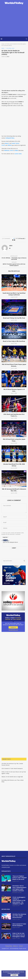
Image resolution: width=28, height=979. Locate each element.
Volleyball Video (10, 138)
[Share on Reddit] (23, 238)
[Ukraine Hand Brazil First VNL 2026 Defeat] (14, 453)
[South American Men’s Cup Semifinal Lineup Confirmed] (14, 282)
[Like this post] (15, 238)
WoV (8, 56)
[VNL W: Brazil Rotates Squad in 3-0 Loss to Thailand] (14, 379)
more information (16, 973)
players (7, 143)
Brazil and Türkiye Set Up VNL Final (14, 318)
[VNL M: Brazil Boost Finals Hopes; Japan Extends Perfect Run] (14, 354)
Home (3, 44)
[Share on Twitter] (18, 238)
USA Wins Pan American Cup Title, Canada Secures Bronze (19, 915)
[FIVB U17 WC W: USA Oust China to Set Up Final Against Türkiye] (6, 935)
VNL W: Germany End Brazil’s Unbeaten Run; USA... (14, 490)
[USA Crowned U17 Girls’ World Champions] (6, 926)
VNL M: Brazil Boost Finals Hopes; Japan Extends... (14, 365)
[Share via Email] (14, 240)
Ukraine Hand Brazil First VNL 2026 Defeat (14, 465)
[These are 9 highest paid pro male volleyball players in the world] (6, 878)
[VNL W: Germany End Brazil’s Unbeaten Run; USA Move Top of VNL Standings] (14, 478)
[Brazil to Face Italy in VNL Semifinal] (14, 330)
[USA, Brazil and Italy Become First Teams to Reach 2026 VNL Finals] (14, 403)
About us (15, 946)
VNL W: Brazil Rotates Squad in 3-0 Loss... (14, 390)
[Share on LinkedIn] (21, 238)
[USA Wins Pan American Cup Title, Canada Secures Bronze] (6, 916)
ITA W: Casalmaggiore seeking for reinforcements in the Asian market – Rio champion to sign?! (18, 900)
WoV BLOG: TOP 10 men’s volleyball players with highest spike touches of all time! (19, 888)
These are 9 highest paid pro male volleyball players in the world (19, 877)
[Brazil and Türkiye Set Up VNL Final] (14, 307)
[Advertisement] (14, 21)
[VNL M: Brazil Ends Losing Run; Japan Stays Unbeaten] (14, 428)
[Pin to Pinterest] (19, 238)
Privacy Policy (8, 946)
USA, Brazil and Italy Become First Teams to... (14, 415)
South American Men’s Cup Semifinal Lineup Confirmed (14, 294)
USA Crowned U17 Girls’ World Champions (12, 768)
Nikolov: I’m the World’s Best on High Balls (12, 776)
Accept (14, 975)
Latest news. (18, 153)
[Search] (26, 39)
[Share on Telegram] (12, 240)
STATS (11, 150)
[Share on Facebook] (16, 238)
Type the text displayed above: (10, 542)
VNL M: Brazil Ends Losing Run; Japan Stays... (14, 440)
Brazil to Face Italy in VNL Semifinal (14, 341)
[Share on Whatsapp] (24, 238)
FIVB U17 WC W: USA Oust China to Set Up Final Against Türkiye (18, 934)
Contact (21, 946)
